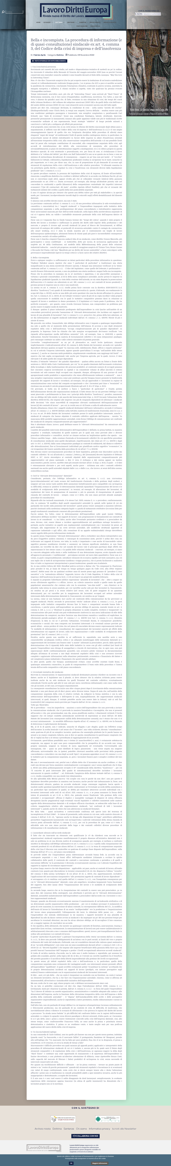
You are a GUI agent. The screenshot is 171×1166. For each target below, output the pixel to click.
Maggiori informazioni (99, 1163)
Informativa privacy (99, 1128)
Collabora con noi (87, 1136)
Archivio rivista (43, 1128)
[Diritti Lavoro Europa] (44, 1148)
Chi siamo (81, 1128)
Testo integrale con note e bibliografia (50, 61)
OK (71, 1163)
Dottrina (60, 55)
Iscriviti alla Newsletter (124, 1128)
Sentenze (69, 1128)
